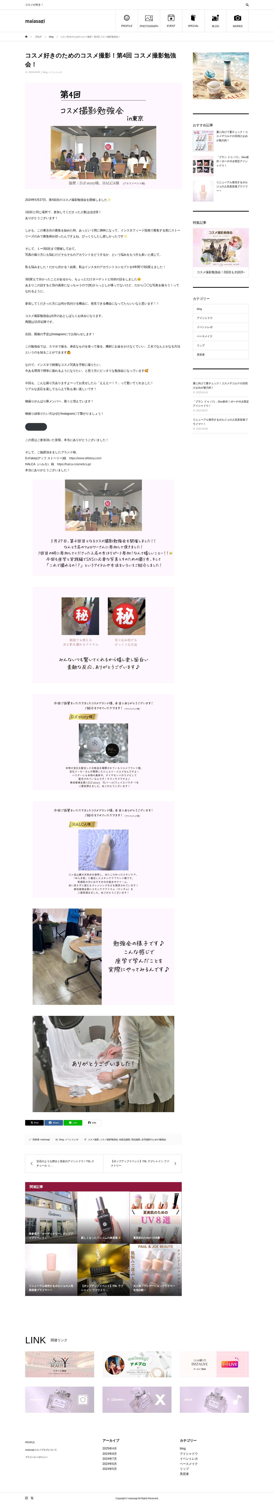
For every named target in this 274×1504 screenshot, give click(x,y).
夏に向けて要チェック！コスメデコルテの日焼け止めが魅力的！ (232, 136)
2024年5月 (110, 1468)
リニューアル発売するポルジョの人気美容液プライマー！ (232, 186)
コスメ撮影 (93, 1139)
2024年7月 (110, 1458)
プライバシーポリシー (36, 1457)
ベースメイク (204, 336)
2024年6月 (110, 1463)
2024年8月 (110, 1453)
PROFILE (126, 25)
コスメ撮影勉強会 (109, 1139)
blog (45, 72)
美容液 (201, 354)
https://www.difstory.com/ (85, 458)
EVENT (171, 25)
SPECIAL (193, 25)
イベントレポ (55, 72)
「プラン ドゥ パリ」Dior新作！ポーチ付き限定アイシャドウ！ (232, 161)
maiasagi (35, 20)
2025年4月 (110, 1448)
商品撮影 (135, 1139)
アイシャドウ (204, 317)
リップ (201, 345)
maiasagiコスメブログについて (41, 1450)
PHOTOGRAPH (149, 26)
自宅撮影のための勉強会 (153, 1139)
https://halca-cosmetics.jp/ (74, 464)
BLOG (215, 26)
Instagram (35, 426)
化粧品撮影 (124, 1139)
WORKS (237, 26)
